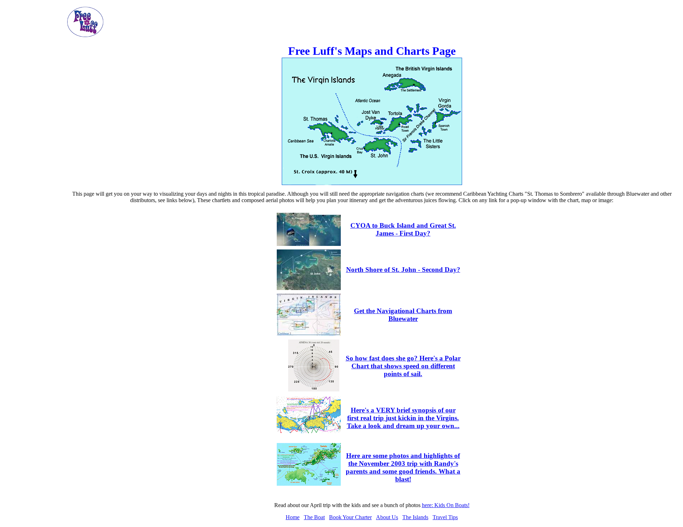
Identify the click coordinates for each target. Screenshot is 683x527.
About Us (387, 517)
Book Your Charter (350, 517)
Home (293, 517)
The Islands (415, 517)
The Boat (314, 517)
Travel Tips (445, 517)
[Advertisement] (34, 113)
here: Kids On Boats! (446, 505)
